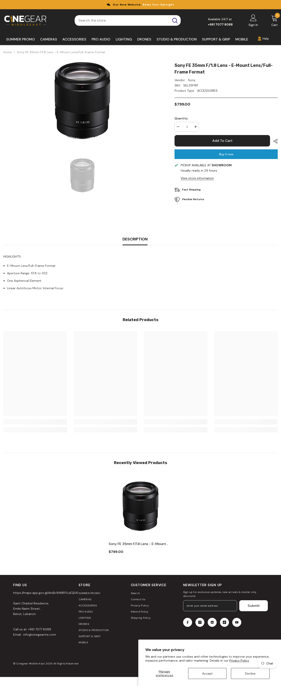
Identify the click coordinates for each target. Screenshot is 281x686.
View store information (197, 178)
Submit (254, 605)
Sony (191, 80)
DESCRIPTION (135, 239)
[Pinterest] (212, 622)
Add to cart (222, 140)
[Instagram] (199, 622)
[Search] (128, 20)
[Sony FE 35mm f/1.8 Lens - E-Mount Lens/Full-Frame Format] (140, 506)
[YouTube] (236, 622)
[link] (35, 421)
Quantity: (181, 118)
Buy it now (226, 154)
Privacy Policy (239, 660)
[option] (82, 100)
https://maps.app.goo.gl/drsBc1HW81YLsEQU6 (45, 593)
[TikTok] (224, 622)
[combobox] (122, 20)
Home (7, 52)
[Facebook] (187, 622)
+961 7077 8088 (39, 629)
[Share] (274, 141)
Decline (250, 673)
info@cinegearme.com (39, 635)
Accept (207, 673)
